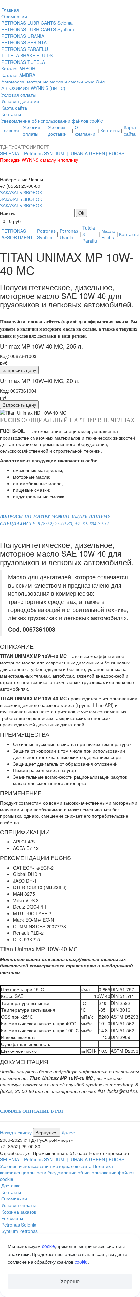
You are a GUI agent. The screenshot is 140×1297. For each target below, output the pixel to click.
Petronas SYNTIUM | (46, 153)
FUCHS (116, 153)
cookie (48, 1246)
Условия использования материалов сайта (46, 1166)
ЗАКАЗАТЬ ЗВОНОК (21, 192)
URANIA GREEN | (90, 153)
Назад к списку (16, 1132)
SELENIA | (12, 153)
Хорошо (69, 1281)
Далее (68, 1132)
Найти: (8, 213)
